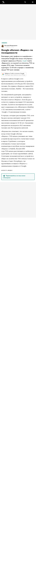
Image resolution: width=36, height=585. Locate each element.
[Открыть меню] (32, 2)
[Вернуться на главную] (3, 2)
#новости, (4, 170)
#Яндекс (10, 170)
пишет (24, 61)
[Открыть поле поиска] (25, 2)
